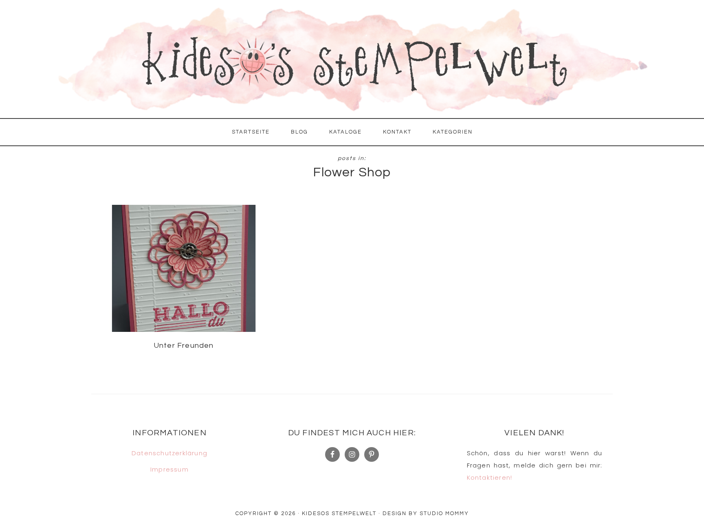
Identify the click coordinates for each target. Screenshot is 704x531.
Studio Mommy (444, 513)
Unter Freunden (184, 345)
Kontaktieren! (490, 477)
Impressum (169, 469)
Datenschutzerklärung (169, 453)
